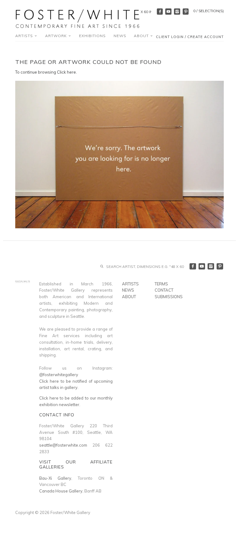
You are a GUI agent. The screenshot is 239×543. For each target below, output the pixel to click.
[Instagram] (177, 11)
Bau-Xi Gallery (55, 478)
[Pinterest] (186, 11)
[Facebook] (160, 11)
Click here (66, 72)
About (142, 35)
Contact (164, 290)
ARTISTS (130, 283)
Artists (24, 35)
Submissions (169, 296)
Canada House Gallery (60, 490)
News (120, 35)
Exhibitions (92, 35)
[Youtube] (168, 11)
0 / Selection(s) (208, 10)
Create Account (205, 37)
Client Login (170, 37)
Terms (161, 283)
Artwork (56, 35)
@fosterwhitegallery (58, 374)
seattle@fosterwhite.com (63, 445)
